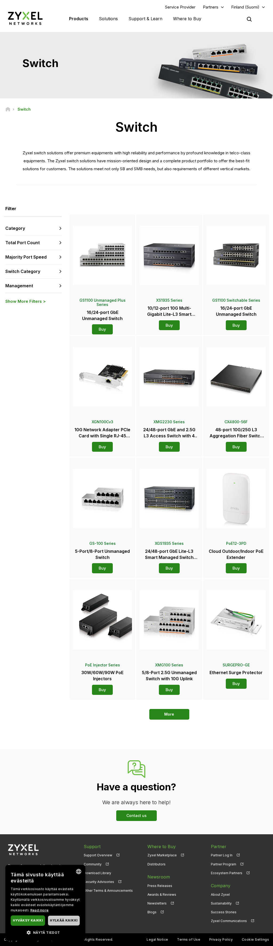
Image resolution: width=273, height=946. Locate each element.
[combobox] (78, 871)
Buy (102, 329)
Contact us (136, 815)
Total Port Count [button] (22, 242)
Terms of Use (188, 939)
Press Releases (159, 886)
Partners (210, 7)
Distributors (156, 864)
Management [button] (19, 285)
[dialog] (45, 903)
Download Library (97, 873)
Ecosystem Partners (226, 873)
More (169, 714)
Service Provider (180, 7)
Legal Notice (157, 939)
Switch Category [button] (22, 271)
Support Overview (98, 855)
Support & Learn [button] (145, 18)
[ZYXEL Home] (25, 18)
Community (93, 864)
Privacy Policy (221, 939)
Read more (39, 910)
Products (78, 18)
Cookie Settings (255, 939)
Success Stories (223, 912)
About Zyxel (220, 895)
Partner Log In (221, 855)
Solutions (108, 18)
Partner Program (223, 864)
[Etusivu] (7, 109)
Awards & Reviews (161, 895)
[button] (45, 932)
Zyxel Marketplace (162, 855)
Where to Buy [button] (187, 18)
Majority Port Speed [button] (26, 257)
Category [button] (15, 228)
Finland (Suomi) (245, 7)
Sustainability (221, 903)
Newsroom (158, 876)
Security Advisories (99, 882)
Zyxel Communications (229, 921)
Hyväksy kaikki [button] (28, 920)
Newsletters (157, 903)
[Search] (249, 19)
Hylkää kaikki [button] (64, 920)
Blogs (151, 912)
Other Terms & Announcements (108, 891)
